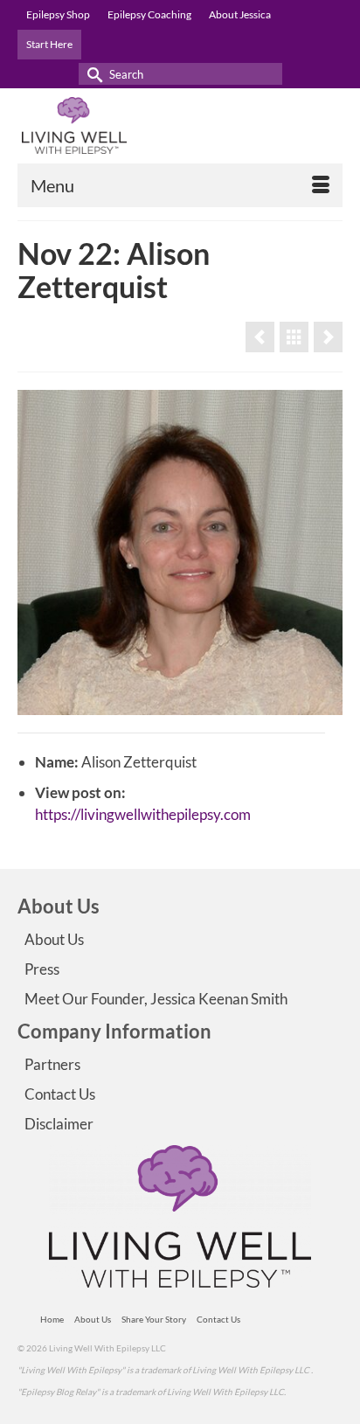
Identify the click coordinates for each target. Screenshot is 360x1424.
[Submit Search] (92, 74)
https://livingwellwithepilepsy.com (143, 814)
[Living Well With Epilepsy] (180, 125)
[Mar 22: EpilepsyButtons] (328, 337)
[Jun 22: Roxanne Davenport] (260, 337)
